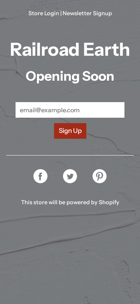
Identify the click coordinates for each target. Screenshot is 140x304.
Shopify (109, 202)
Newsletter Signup (87, 13)
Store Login (43, 13)
